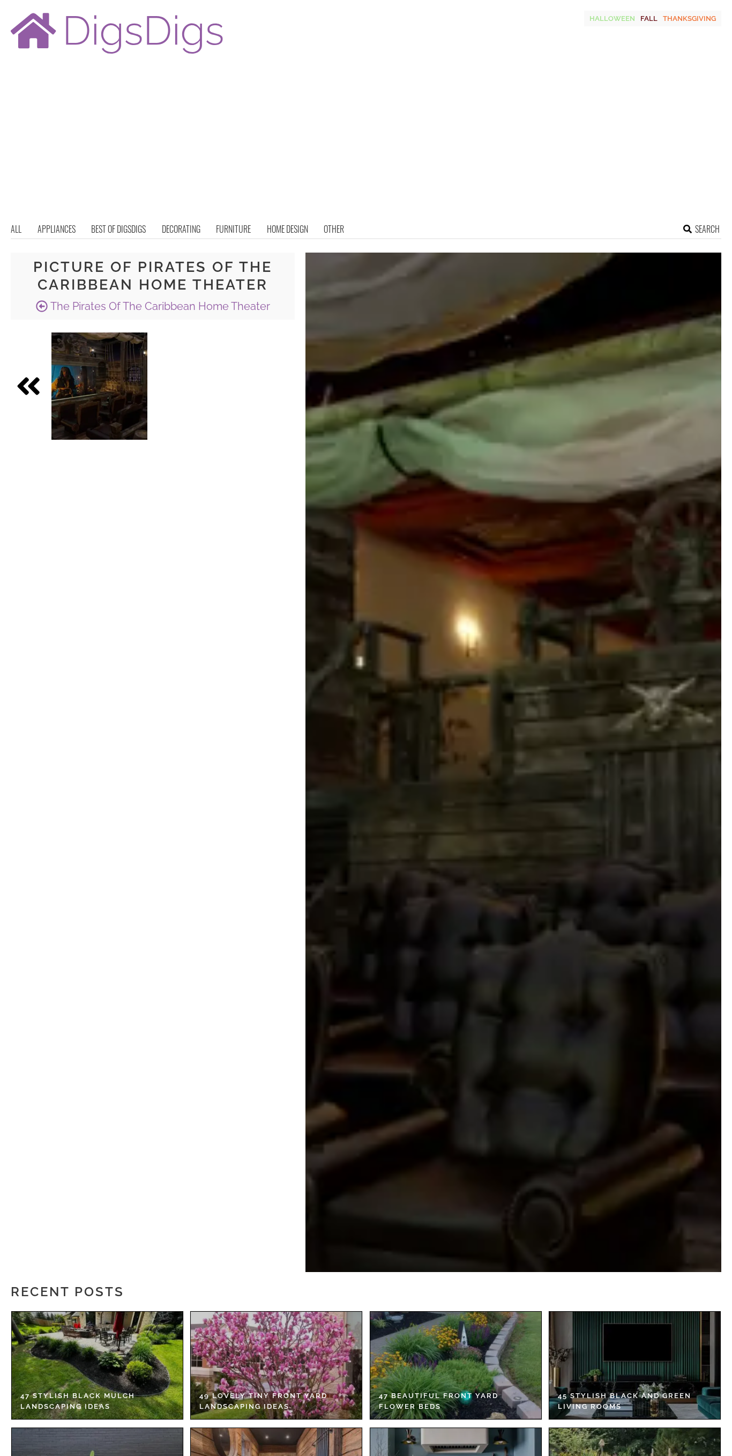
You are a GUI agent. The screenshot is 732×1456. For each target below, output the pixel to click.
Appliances (57, 229)
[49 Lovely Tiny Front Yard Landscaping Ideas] (276, 1365)
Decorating (181, 229)
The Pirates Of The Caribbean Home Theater (159, 306)
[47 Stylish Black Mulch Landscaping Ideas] (97, 1365)
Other (334, 229)
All (16, 229)
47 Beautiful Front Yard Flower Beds (438, 1401)
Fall (649, 18)
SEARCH (707, 229)
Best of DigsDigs (118, 229)
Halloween (612, 18)
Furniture (233, 229)
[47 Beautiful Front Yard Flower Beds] (455, 1365)
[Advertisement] (366, 142)
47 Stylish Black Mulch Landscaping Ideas (77, 1401)
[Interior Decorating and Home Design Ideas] (117, 55)
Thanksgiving (689, 18)
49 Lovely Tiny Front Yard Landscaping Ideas (263, 1401)
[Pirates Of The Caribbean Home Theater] (99, 386)
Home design (287, 229)
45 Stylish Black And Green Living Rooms (624, 1401)
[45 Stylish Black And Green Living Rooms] (634, 1365)
